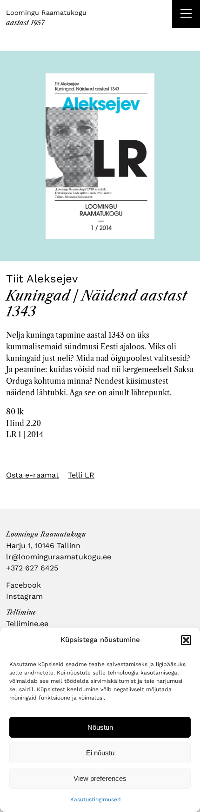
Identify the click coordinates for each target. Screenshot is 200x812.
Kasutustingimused (95, 799)
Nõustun (100, 727)
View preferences (100, 778)
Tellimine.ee (27, 623)
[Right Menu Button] (186, 14)
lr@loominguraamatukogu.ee (58, 556)
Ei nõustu (100, 753)
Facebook (23, 585)
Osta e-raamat (32, 475)
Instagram (24, 596)
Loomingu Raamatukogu (46, 12)
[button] (186, 640)
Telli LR (81, 475)
